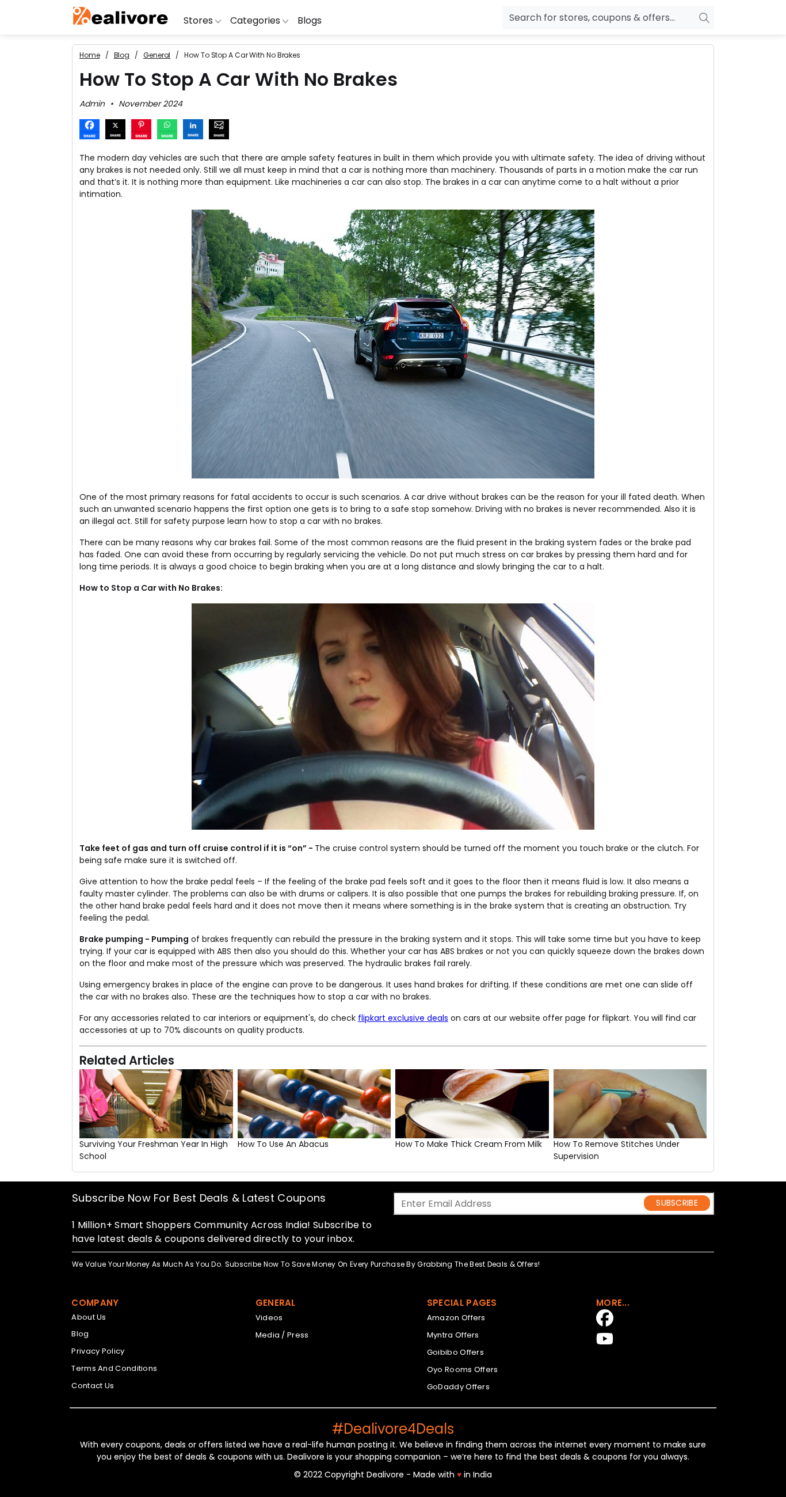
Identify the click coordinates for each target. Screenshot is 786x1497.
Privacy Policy (97, 1351)
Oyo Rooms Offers (462, 1369)
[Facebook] (89, 131)
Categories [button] (256, 20)
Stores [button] (199, 20)
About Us (88, 1317)
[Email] (219, 131)
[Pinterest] (141, 131)
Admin (92, 103)
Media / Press (282, 1334)
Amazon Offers (456, 1317)
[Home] (121, 17)
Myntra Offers (453, 1334)
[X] (115, 131)
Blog (80, 1333)
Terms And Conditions (114, 1368)
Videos (269, 1317)
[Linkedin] (193, 131)
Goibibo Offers (455, 1352)
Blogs (309, 20)
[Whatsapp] (167, 131)
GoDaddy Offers (458, 1386)
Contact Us (92, 1385)
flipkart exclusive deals (403, 1018)
